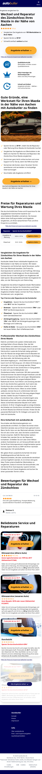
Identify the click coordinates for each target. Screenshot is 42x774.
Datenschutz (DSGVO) (33, 766)
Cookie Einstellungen (8, 766)
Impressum (15, 721)
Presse (13, 718)
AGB (17, 765)
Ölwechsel (7, 685)
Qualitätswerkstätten (18, 736)
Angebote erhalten (33, 236)
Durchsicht (7, 639)
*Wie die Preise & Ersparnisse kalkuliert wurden (16, 57)
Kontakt (13, 716)
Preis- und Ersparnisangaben (21, 733)
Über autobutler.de (17, 731)
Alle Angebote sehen (18, 684)
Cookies (23, 765)
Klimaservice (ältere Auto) (14, 553)
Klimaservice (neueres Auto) (15, 596)
